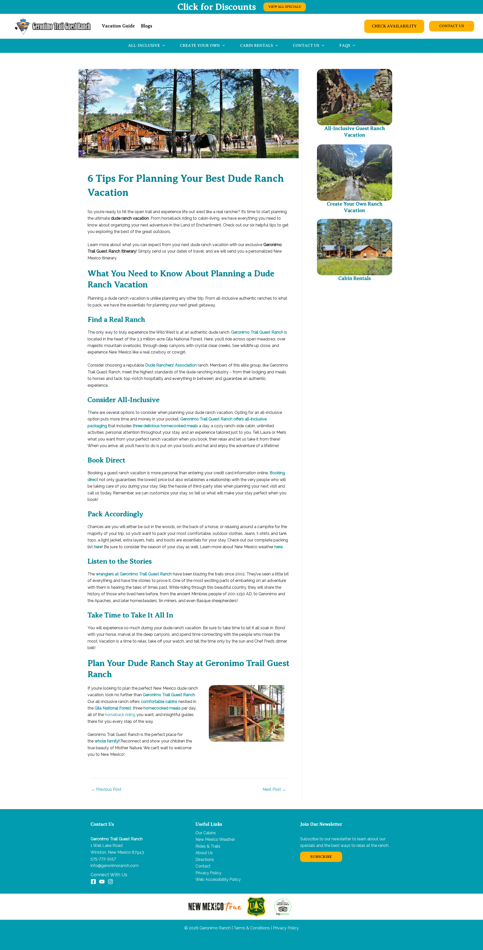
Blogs (146, 25)
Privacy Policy (208, 872)
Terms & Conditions (251, 928)
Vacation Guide (118, 25)
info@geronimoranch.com (115, 865)
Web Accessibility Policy (218, 879)
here (98, 546)
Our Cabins (205, 832)
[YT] (102, 881)
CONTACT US (306, 45)
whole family (106, 741)
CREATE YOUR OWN (200, 45)
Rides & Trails (207, 846)
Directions (204, 859)
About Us (204, 852)
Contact (203, 866)
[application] (162, 45)
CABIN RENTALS (256, 45)
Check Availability (394, 26)
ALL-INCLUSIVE (144, 45)
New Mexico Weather (215, 839)
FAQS (344, 45)
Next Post (274, 789)
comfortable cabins (159, 701)
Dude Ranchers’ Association (171, 365)
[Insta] (110, 881)
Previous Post (106, 789)
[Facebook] (93, 881)
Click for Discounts (216, 7)
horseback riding (120, 714)
